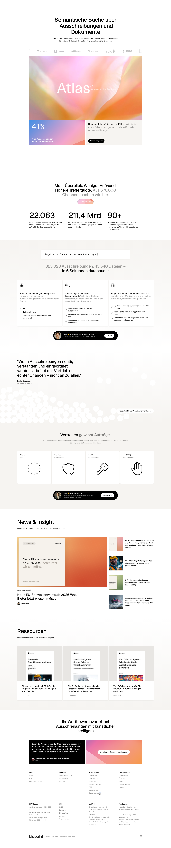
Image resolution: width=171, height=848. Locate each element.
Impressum (93, 775)
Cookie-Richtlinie (95, 784)
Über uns (122, 778)
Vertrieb (62, 781)
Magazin (32, 775)
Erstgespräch (123, 775)
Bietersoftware (64, 813)
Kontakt (121, 787)
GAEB (61, 807)
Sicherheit (92, 781)
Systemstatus (94, 793)
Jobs (121, 781)
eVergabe (62, 816)
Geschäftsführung (65, 775)
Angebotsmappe (65, 819)
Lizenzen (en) (93, 790)
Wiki (30, 778)
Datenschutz (93, 778)
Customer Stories (35, 781)
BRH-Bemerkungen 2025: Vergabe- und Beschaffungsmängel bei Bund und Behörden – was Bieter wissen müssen (129, 819)
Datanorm (62, 810)
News (19, 590)
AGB (90, 787)
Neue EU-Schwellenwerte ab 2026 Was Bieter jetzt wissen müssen (129, 809)
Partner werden (124, 784)
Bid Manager (63, 778)
